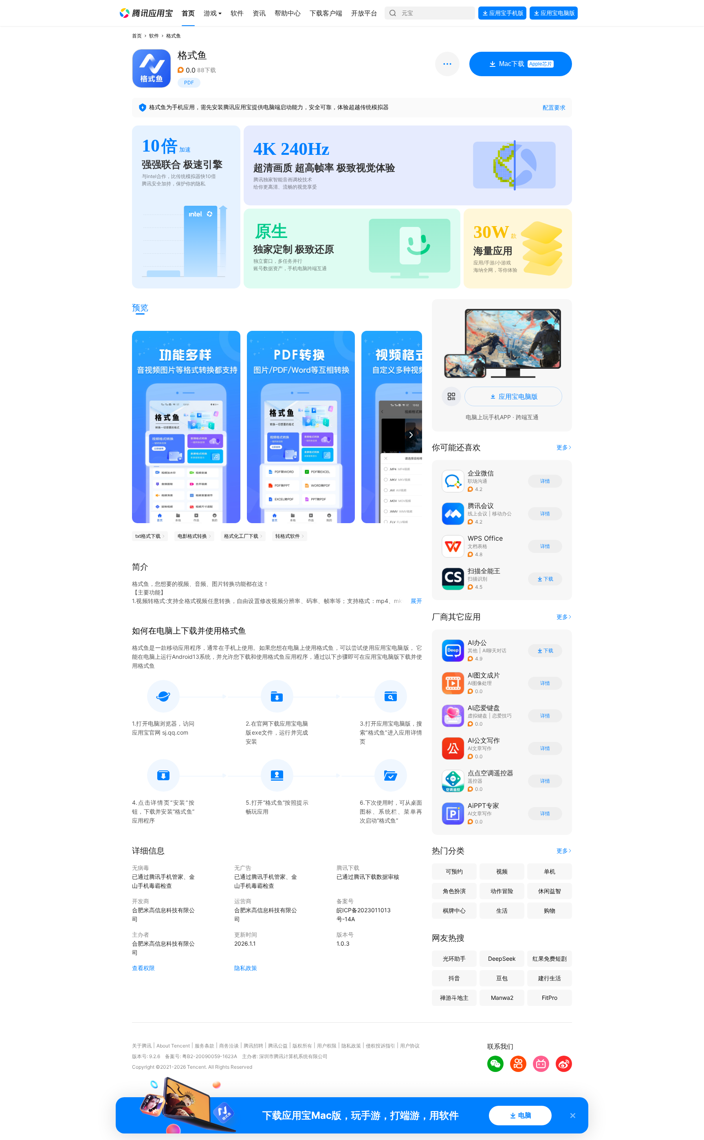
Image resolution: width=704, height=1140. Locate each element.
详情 (545, 481)
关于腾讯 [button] (142, 1046)
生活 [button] (502, 910)
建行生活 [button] (549, 978)
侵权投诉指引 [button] (380, 1046)
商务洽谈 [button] (229, 1046)
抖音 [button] (454, 978)
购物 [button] (549, 910)
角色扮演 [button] (454, 890)
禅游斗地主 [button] (454, 997)
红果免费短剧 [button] (549, 958)
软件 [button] (154, 36)
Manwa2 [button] (502, 997)
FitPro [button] (549, 997)
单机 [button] (549, 871)
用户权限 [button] (327, 1046)
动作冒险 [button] (502, 890)
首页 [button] (137, 36)
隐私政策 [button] (245, 967)
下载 (548, 579)
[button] (146, 13)
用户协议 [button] (410, 1046)
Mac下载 (525, 63)
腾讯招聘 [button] (253, 1046)
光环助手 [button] (454, 958)
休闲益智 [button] (549, 890)
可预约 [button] (454, 871)
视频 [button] (502, 871)
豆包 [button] (502, 978)
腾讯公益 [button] (278, 1046)
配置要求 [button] (554, 107)
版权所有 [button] (302, 1046)
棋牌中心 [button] (454, 910)
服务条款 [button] (204, 1046)
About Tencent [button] (173, 1046)
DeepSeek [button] (502, 958)
